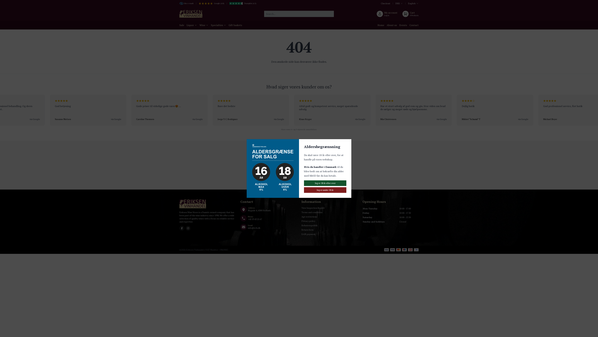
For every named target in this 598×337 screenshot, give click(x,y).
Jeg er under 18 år (325, 189)
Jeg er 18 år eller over (325, 183)
